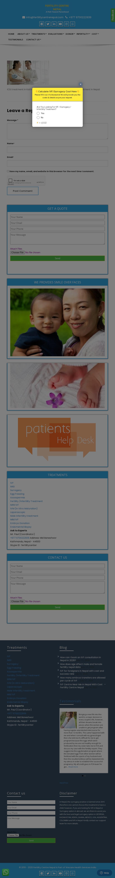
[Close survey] (81, 84)
